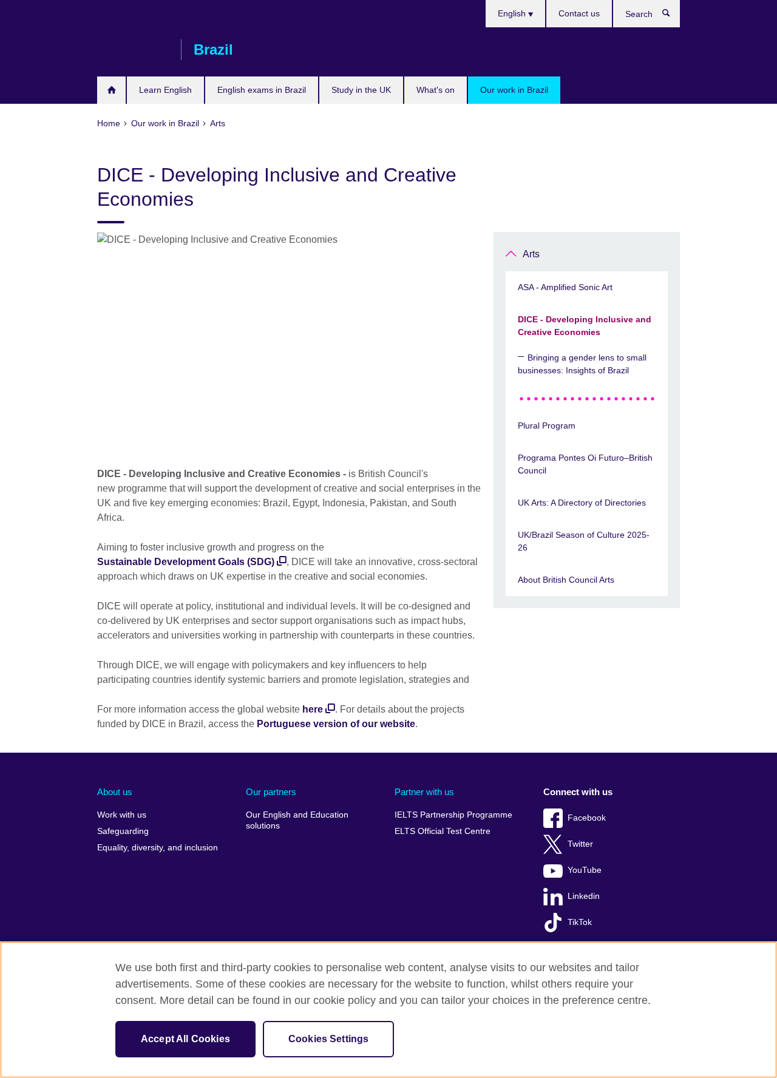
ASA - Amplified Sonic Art (565, 287)
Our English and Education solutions (297, 820)
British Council (133, 49)
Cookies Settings (328, 1039)
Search (672, 16)
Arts (531, 254)
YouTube (585, 870)
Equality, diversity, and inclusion (157, 847)
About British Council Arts (566, 580)
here (312, 709)
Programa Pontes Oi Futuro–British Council (585, 464)
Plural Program (546, 425)
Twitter (580, 844)
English (513, 13)
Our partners (271, 792)
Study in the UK (361, 90)
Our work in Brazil (514, 90)
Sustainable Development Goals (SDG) (185, 562)
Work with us (121, 814)
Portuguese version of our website (336, 724)
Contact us (579, 13)
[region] (388, 1009)
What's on (435, 90)
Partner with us (424, 792)
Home (111, 90)
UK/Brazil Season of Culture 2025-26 (584, 541)
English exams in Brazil (261, 90)
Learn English (165, 90)
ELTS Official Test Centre (442, 831)
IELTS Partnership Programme (453, 814)
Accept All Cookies (185, 1039)
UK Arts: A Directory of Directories (582, 502)
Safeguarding (123, 831)
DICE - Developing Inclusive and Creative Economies (584, 325)
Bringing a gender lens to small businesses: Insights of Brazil (582, 364)
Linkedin (584, 896)
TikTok (580, 922)
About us (114, 792)
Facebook (587, 817)
